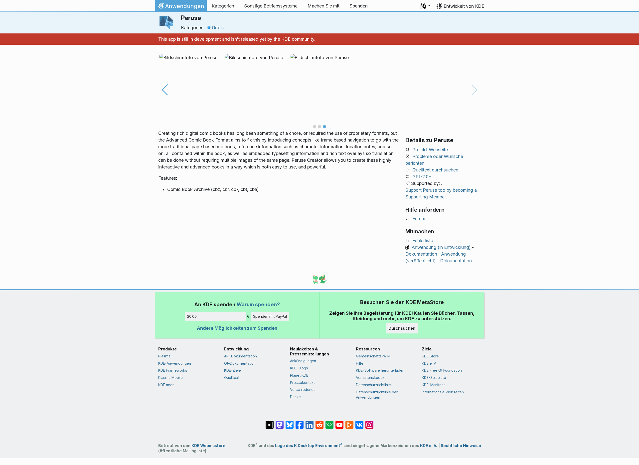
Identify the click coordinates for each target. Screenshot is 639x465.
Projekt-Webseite (430, 149)
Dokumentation (421, 254)
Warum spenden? (258, 304)
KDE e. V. (429, 363)
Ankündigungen (303, 361)
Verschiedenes (303, 389)
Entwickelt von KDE (464, 6)
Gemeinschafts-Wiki (373, 356)
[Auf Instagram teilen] (369, 422)
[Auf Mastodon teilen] (280, 422)
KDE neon (166, 385)
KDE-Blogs (299, 368)
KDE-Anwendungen (174, 363)
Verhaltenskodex (370, 377)
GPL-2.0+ (422, 176)
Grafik (218, 27)
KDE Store (430, 356)
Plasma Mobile (170, 377)
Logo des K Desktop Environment (308, 445)
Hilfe (359, 363)
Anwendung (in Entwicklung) (441, 247)
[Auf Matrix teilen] (270, 422)
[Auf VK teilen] (359, 422)
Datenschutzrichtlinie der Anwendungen (377, 395)
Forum (418, 218)
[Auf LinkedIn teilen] (310, 422)
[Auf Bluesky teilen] (290, 422)
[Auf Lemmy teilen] (329, 422)
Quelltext (231, 377)
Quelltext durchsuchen (435, 169)
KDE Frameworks (172, 370)
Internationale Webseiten (443, 392)
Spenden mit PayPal (270, 316)
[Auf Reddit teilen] (319, 422)
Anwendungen (180, 7)
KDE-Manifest (433, 385)
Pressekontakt (302, 382)
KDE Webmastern (208, 445)
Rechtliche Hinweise (461, 445)
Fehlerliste (422, 240)
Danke (295, 397)
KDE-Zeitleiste (434, 377)
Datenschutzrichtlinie (373, 385)
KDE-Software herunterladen (380, 370)
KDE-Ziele (232, 370)
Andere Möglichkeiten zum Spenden (237, 328)
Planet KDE (299, 375)
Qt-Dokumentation (240, 363)
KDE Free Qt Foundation (442, 370)
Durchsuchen (401, 328)
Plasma (164, 356)
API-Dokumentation (240, 356)
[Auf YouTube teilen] (339, 422)
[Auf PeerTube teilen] (349, 422)
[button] (426, 6)
